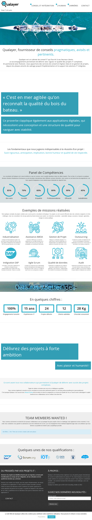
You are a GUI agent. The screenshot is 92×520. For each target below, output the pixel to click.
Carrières (73, 5)
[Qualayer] (10, 4)
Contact (85, 5)
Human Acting (29, 392)
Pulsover (22, 64)
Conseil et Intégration (43, 5)
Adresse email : (52, 496)
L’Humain (61, 5)
